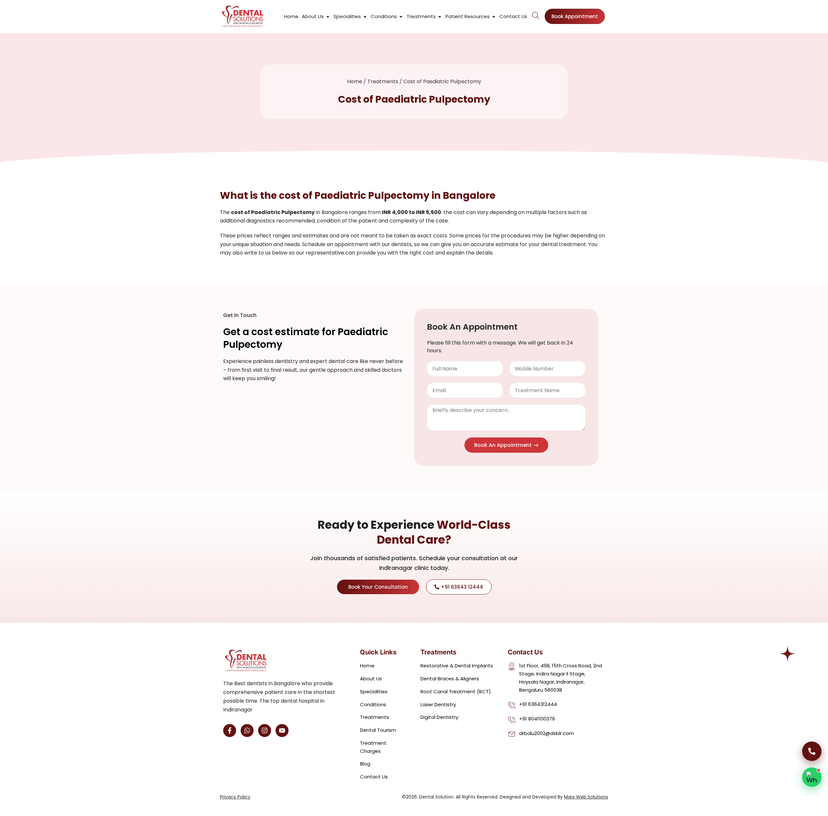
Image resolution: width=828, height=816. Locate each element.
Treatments (382, 81)
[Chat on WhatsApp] (812, 777)
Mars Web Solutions (586, 797)
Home (354, 81)
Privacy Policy (235, 797)
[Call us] (812, 751)
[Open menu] (536, 15)
